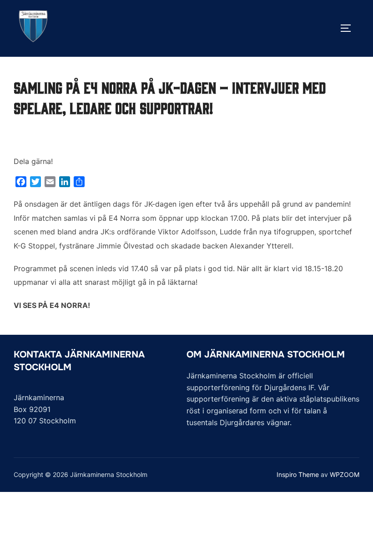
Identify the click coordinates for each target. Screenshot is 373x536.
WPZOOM (344, 474)
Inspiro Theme (298, 474)
